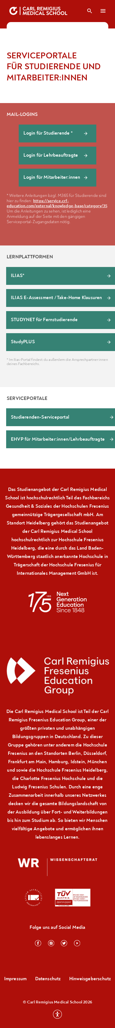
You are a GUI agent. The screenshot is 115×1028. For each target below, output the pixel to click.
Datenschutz (48, 979)
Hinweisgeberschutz (90, 979)
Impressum (15, 979)
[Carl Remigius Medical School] (39, 11)
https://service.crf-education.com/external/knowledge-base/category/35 (57, 203)
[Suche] (89, 11)
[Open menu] (103, 11)
